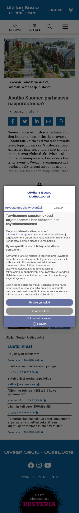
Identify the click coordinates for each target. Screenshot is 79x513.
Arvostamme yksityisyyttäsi (23, 207)
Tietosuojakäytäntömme (39, 318)
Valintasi (59, 208)
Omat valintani (39, 311)
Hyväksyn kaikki (39, 302)
